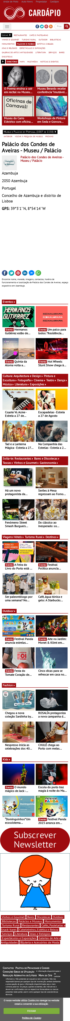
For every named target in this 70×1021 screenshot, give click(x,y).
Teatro (50, 380)
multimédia (32, 61)
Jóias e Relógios (40, 934)
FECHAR (31, 1010)
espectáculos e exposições (32, 48)
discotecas (7, 56)
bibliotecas (55, 39)
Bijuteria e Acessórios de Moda (39, 942)
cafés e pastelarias (38, 35)
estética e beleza (45, 43)
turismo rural (29, 39)
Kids (5, 759)
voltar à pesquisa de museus (29, 136)
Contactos (8, 968)
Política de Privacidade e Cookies (32, 968)
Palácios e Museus (30, 921)
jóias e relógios (9, 48)
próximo (49, 136)
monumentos (8, 43)
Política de (31, 1018)
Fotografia (24, 380)
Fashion (8, 685)
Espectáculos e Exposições (19, 938)
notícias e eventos (49, 61)
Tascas (7, 463)
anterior (8, 136)
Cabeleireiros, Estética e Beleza (38, 929)
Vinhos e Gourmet (25, 463)
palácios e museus (26, 43)
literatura (40, 52)
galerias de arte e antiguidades (17, 52)
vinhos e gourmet (10, 39)
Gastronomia (48, 463)
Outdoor (8, 611)
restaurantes (20, 35)
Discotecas (43, 917)
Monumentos (53, 921)
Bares (30, 917)
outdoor (43, 39)
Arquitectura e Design (27, 376)
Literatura (21, 384)
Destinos (51, 537)
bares (61, 52)
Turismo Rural (34, 537)
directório (12, 61)
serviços (53, 52)
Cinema (38, 380)
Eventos (8, 302)
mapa (22, 61)
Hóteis (18, 537)
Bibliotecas (9, 921)
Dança (61, 380)
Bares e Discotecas (45, 458)
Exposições (37, 384)
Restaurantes (23, 458)
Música (7, 384)
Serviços (7, 934)
